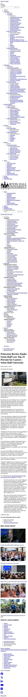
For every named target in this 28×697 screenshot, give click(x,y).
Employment (7, 668)
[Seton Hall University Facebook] (2, 674)
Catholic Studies (14, 114)
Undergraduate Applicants (16, 96)
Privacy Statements (5, 648)
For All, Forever (14, 156)
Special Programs (14, 25)
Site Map (6, 660)
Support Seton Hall (11, 153)
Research (6, 637)
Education (6, 630)
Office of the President (12, 174)
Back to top (3, 695)
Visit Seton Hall (11, 173)
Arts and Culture (8, 624)
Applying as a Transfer (15, 73)
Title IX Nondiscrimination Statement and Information (14, 649)
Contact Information (15, 87)
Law (11, 44)
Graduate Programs (14, 18)
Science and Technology (10, 638)
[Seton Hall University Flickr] (2, 689)
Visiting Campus (8, 662)
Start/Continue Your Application (18, 89)
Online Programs (14, 21)
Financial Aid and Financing (17, 90)
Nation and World (8, 636)
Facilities (12, 139)
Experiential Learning (15, 51)
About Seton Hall (11, 163)
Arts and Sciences (14, 34)
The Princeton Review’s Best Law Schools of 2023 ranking (13, 476)
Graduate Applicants (15, 97)
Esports (12, 141)
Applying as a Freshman (16, 72)
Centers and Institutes (15, 56)
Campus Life (7, 629)
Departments (13, 55)
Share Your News (14, 149)
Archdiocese (13, 124)
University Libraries (15, 59)
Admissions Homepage (15, 70)
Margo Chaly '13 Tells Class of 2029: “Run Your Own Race (14, 581)
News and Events (8, 350)
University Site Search (9, 210)
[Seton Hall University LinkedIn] (2, 681)
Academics (6, 11)
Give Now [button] (6, 346)
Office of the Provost (15, 63)
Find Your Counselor (15, 80)
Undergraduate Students (13, 68)
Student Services (11, 169)
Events (5, 176)
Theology (12, 46)
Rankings (9, 166)
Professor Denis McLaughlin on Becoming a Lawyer (12, 545)
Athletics (6, 125)
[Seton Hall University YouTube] (2, 685)
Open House (13, 77)
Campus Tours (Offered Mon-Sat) (18, 79)
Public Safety (7, 663)
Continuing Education (15, 20)
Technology (7, 658)
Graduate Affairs (14, 84)
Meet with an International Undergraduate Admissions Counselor (16, 102)
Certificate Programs (15, 24)
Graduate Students (11, 82)
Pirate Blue (12, 138)
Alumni (5, 142)
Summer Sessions (14, 28)
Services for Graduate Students (17, 91)
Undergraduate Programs (16, 17)
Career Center (7, 656)
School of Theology (15, 115)
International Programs (15, 30)
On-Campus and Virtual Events (17, 76)
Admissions (6, 65)
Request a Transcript (15, 152)
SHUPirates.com (14, 131)
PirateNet (6, 177)
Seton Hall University (9, 348)
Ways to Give (13, 159)
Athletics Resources (12, 132)
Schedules (12, 135)
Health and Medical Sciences (17, 39)
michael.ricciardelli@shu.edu (11, 522)
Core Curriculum (14, 58)
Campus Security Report (10, 666)
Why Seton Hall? (14, 157)
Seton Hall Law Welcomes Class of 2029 (10, 563)
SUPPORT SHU (8, 178)
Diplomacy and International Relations (16, 238)
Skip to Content (4, 1)
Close (5, 10)
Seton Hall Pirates (11, 128)
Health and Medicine (9, 633)
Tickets (11, 136)
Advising (12, 52)
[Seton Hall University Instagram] (2, 693)
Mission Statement (11, 167)
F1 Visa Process (14, 98)
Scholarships (13, 75)
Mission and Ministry (15, 110)
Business (12, 35)
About (5, 160)
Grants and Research (15, 62)
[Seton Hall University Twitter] (2, 678)
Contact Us (3, 651)
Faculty (12, 53)
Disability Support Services (10, 665)
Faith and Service (8, 631)
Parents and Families (9, 655)
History (8, 171)
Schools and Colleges (12, 31)
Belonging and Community (13, 170)
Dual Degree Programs (15, 23)
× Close (3, 5)
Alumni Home (13, 148)
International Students (12, 93)
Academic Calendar (15, 60)
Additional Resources (12, 48)
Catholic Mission (8, 104)
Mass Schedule (13, 121)
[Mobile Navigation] (4, 4)
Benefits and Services (15, 150)
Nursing (12, 45)
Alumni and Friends (12, 145)
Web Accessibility (8, 659)
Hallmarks (9, 164)
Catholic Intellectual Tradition (17, 117)
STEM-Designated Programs (17, 27)
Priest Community (14, 112)
